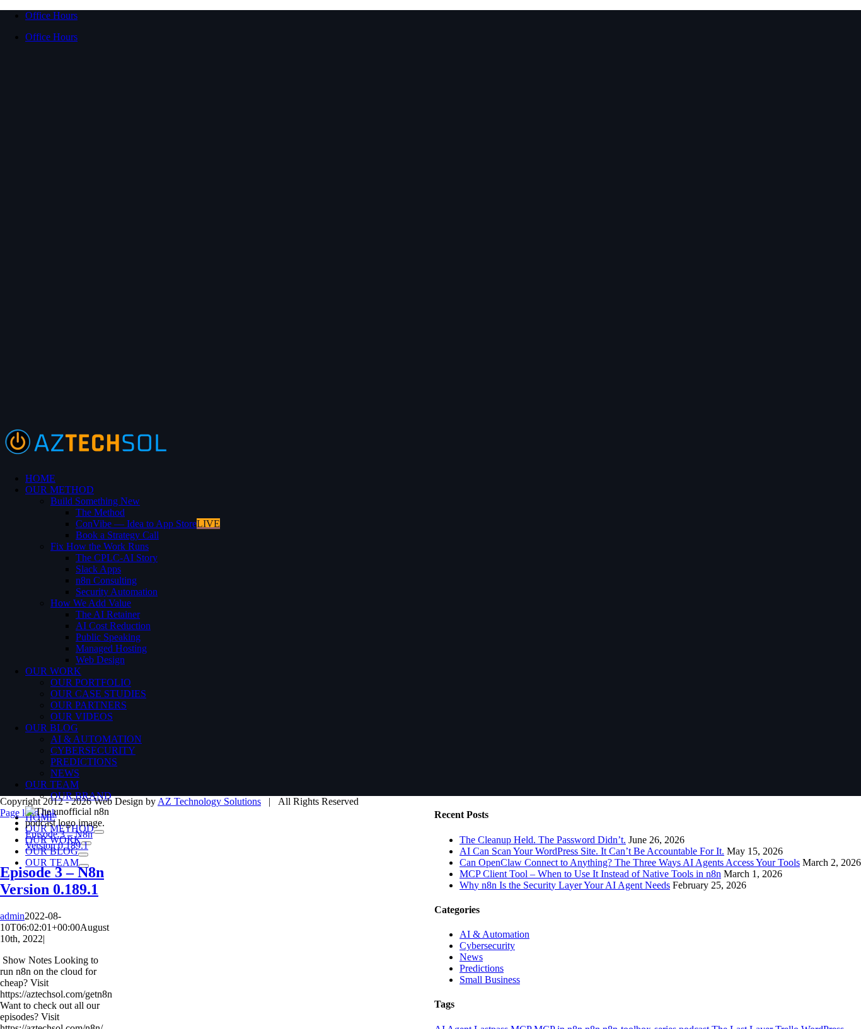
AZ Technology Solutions (209, 801)
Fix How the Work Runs (99, 546)
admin (12, 916)
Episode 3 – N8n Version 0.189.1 (59, 840)
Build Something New (95, 501)
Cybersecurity (487, 945)
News (471, 957)
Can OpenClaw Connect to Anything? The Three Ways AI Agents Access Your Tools (629, 862)
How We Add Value (90, 603)
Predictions (481, 968)
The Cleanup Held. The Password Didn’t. (542, 839)
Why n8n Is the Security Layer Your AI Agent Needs (564, 885)
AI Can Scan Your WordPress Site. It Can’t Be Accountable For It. (591, 851)
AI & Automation (494, 934)
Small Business (489, 979)
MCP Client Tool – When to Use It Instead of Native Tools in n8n (590, 873)
